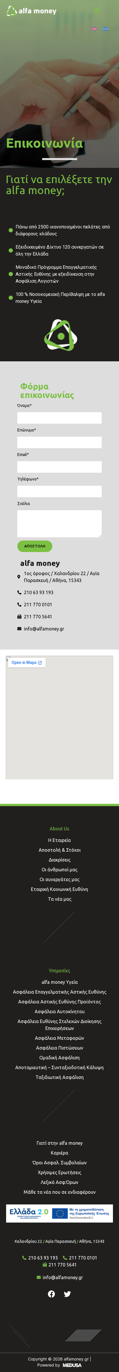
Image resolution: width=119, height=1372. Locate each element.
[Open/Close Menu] (97, 11)
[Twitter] (67, 1294)
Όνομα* (24, 405)
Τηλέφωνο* (28, 479)
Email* (23, 454)
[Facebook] (51, 1294)
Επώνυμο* (26, 430)
